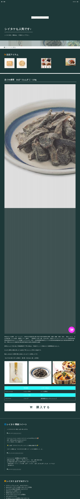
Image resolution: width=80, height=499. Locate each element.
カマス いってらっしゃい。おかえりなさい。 (17, 485)
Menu (74, 1)
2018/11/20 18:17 (17, 433)
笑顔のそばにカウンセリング (13, 492)
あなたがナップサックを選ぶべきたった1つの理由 (19, 487)
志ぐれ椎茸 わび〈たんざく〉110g (20, 79)
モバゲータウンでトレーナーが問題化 (15, 494)
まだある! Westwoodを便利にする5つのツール (17, 498)
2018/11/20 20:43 (17, 469)
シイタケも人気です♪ (17, 29)
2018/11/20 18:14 (19, 453)
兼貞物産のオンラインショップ (49, 398)
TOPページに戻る (10, 47)
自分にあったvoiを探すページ (13, 491)
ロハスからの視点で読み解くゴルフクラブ (17, 489)
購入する (41, 407)
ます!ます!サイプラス (11, 496)
